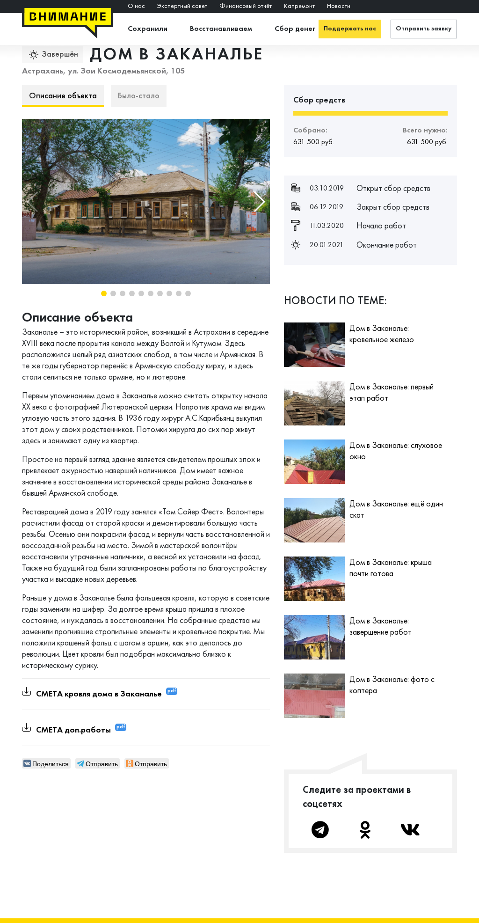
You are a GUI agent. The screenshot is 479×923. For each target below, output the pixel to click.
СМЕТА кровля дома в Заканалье (99, 693)
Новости (338, 6)
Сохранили (147, 29)
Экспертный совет (182, 6)
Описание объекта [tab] (63, 96)
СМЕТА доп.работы (73, 729)
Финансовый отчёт (245, 6)
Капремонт (299, 6)
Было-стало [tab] (139, 96)
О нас (136, 6)
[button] (259, 201)
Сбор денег (295, 29)
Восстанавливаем (221, 29)
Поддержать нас (350, 29)
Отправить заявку (424, 29)
